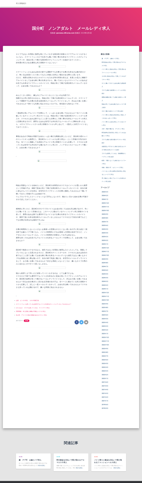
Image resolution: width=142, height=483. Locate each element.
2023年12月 (105, 292)
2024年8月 (105, 262)
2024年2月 (105, 285)
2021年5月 (105, 386)
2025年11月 (105, 207)
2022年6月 (105, 360)
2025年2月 (105, 240)
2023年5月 (105, 318)
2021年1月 (105, 401)
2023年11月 (105, 296)
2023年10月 (105, 300)
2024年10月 (105, 255)
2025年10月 (105, 210)
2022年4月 (105, 367)
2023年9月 (105, 304)
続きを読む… (42, 465)
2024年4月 (105, 277)
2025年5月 (105, 229)
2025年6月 (105, 225)
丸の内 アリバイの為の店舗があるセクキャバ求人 (31, 315)
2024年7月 (105, 266)
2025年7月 (105, 221)
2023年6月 (105, 315)
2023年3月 (105, 326)
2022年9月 (105, 348)
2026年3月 (105, 192)
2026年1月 (105, 199)
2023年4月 (105, 322)
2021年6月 (105, 382)
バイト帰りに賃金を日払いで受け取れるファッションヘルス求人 (108, 461)
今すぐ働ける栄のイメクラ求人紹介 (112, 111)
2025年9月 (105, 214)
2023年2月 (105, 330)
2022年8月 (105, 352)
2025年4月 (105, 233)
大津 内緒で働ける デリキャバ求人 (113, 129)
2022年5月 (105, 363)
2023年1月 (105, 333)
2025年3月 (105, 236)
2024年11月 (105, 251)
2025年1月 (105, 244)
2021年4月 (105, 389)
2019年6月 (105, 404)
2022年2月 (105, 374)
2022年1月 (105, 378)
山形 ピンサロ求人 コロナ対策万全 (27, 300)
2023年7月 (105, 311)
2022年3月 (105, 371)
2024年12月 (105, 248)
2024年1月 (105, 289)
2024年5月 (105, 274)
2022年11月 (105, 341)
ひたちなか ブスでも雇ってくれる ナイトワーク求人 (33, 308)
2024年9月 (105, 259)
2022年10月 (105, 345)
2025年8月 (105, 218)
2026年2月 (105, 195)
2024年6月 (105, 270)
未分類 (26, 320)
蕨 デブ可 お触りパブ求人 (110, 58)
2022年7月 (105, 356)
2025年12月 (105, 203)
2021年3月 (105, 393)
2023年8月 (105, 307)
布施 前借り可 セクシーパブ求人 (112, 167)
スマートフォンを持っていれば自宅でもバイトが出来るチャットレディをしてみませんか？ (43, 304)
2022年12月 (105, 337)
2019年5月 (105, 408)
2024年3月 (105, 281)
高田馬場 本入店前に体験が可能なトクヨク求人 (31, 311)
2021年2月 (105, 397)
